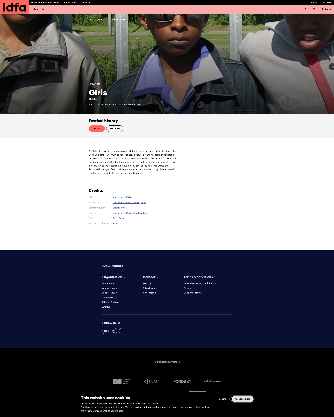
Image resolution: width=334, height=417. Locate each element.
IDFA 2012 (97, 129)
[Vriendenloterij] (167, 362)
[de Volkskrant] (212, 381)
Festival (86, 3)
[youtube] (105, 331)
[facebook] (122, 331)
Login (328, 9)
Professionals (70, 3)
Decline (222, 399)
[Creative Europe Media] (121, 381)
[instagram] (114, 331)
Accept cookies (242, 399)
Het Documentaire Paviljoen (45, 3)
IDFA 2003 (115, 129)
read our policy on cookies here (150, 407)
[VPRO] (152, 381)
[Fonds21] (182, 381)
